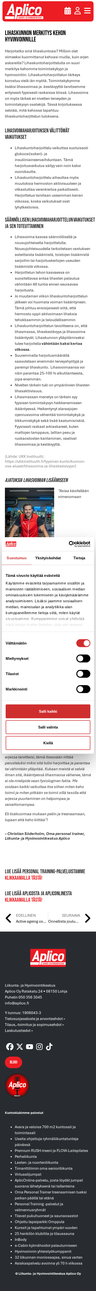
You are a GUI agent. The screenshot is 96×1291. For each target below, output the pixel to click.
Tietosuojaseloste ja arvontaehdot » (35, 1018)
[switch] (83, 658)
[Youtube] (29, 1047)
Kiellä (48, 743)
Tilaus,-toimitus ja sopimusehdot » (34, 1024)
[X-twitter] (20, 1047)
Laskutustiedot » (19, 1030)
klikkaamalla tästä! (23, 878)
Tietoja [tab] (79, 558)
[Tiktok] (49, 1047)
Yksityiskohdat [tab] (48, 558)
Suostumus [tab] (17, 558)
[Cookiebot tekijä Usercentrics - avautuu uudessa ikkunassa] (69, 544)
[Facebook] (10, 1047)
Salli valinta (48, 727)
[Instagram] (39, 1047)
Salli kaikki (48, 711)
